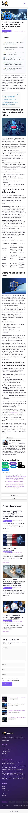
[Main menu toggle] (24, 3)
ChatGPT (5, 463)
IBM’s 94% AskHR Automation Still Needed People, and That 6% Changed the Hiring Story (13, 774)
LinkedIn (13, 466)
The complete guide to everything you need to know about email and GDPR (13, 617)
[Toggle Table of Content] (17, 94)
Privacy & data (5, 755)
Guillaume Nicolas (15, 440)
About (3, 786)
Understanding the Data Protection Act (16, 479)
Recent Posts (10, 437)
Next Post (14, 498)
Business (4, 746)
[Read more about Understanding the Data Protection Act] (14, 540)
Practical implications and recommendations (9, 105)
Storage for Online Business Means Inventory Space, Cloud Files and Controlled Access (13, 770)
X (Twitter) (21, 466)
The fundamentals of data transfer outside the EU (9, 97)
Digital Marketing (6, 751)
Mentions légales (14, 811)
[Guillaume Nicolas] (5, 442)
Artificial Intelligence (6, 749)
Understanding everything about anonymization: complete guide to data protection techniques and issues (16, 476)
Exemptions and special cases (10, 102)
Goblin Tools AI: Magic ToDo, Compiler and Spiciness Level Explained (12, 762)
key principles (11, 172)
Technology (4, 753)
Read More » (6, 531)
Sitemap (4, 795)
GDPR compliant (14, 412)
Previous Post (14, 495)
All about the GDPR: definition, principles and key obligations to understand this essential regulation (14, 582)
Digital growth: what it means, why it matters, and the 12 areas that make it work (14, 766)
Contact (4, 788)
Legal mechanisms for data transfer (9, 100)
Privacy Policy (5, 790)
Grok (20, 463)
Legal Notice (5, 793)
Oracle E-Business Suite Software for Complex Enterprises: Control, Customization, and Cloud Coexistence (13, 778)
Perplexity (13, 463)
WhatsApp (5, 466)
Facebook (5, 469)
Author (3, 437)
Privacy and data (6, 31)
